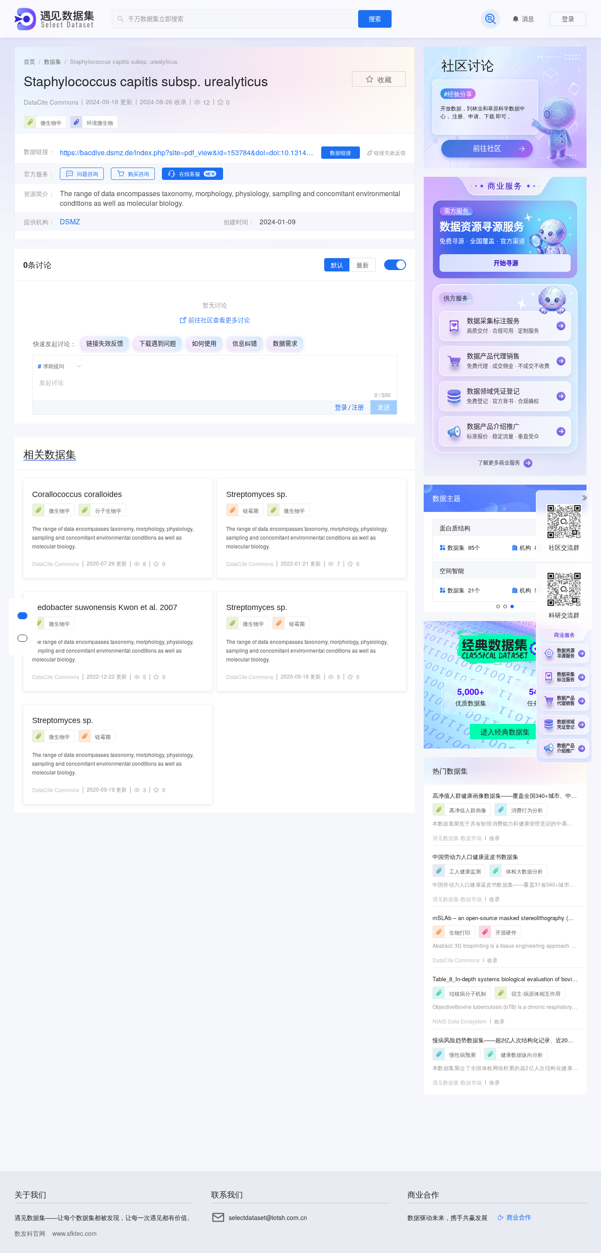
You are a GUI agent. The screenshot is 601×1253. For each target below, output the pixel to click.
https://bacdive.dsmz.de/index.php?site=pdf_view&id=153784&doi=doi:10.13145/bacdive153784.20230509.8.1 (187, 152)
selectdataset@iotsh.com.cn (268, 1217)
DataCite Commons (51, 102)
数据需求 (285, 343)
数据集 (52, 61)
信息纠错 (244, 343)
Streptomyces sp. (62, 720)
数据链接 (340, 152)
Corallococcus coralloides (77, 494)
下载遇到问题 (157, 343)
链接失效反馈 (104, 343)
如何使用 (204, 343)
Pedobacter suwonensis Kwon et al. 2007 (104, 607)
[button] (484, 104)
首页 (29, 61)
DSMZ (70, 221)
